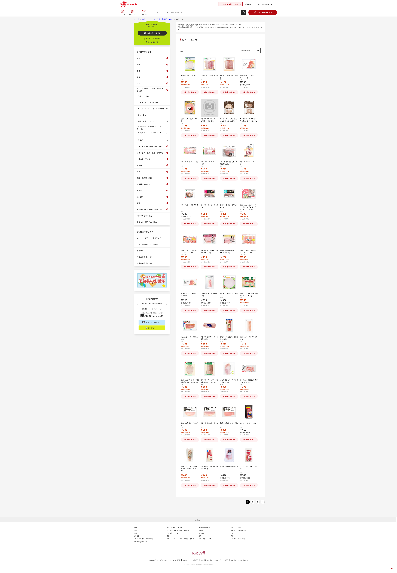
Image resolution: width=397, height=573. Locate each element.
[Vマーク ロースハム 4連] (190, 151)
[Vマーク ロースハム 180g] (229, 282)
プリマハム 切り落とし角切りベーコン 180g (249, 381)
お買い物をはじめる (264, 12)
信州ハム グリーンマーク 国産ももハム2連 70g (249, 294)
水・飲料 (201, 533)
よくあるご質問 (175, 560)
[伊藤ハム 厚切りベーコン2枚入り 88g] (209, 326)
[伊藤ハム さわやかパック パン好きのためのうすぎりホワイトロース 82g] (249, 194)
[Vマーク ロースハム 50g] (190, 64)
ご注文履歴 (248, 4)
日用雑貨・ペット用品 (238, 539)
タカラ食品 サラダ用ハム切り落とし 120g (229, 381)
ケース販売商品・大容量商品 (143, 539)
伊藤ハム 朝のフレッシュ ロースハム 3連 (189, 251)
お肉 (232, 533)
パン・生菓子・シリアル (174, 528)
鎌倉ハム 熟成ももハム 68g (209, 423)
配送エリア (186, 560)
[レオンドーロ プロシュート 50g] (249, 455)
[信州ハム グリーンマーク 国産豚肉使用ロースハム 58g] (190, 369)
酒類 (167, 536)
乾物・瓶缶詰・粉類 (205, 539)
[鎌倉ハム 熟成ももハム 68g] (209, 412)
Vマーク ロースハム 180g (229, 293)
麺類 (232, 536)
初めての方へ (152, 328)
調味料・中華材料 (204, 528)
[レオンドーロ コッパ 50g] (249, 412)
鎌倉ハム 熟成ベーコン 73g (229, 423)
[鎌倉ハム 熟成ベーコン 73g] (229, 412)
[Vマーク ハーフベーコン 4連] (209, 151)
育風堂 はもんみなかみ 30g (229, 466)
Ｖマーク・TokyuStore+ (238, 530)
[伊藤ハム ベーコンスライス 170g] (249, 326)
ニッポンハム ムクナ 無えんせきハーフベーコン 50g (248, 120)
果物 (135, 530)
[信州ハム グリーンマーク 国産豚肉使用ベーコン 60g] (209, 369)
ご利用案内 (163, 560)
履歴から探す (133, 14)
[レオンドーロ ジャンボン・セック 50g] (209, 455)
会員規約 (195, 560)
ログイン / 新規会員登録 (265, 4)
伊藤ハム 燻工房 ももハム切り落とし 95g (228, 251)
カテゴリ (122, 14)
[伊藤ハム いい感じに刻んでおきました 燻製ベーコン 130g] (190, 455)
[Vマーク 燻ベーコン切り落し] (190, 194)
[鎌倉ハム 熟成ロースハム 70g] (190, 412)
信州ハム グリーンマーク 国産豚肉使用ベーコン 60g (209, 381)
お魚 (135, 533)
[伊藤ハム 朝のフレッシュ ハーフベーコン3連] (249, 239)
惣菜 (199, 536)
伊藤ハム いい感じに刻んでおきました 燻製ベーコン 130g (189, 468)
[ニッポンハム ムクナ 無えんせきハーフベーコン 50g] (249, 107)
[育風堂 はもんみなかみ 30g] (229, 455)
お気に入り (144, 14)
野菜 (135, 528)
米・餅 (136, 536)
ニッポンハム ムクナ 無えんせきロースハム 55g (228, 120)
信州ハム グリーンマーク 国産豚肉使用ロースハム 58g (190, 381)
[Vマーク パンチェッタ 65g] (249, 151)
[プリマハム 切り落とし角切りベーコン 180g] (249, 369)
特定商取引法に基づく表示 (239, 560)
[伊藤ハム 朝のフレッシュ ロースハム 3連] (190, 239)
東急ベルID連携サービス (230, 4)
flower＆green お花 (140, 541)
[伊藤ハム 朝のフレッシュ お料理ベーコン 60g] (209, 107)
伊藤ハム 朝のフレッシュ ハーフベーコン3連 (248, 251)
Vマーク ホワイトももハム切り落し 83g (228, 163)
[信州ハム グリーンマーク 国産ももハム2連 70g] (249, 282)
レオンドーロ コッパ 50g (248, 423)
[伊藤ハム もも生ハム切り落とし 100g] (229, 326)
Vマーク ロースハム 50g (188, 75)
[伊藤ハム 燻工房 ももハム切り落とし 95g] (229, 239)
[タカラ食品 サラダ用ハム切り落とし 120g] (229, 369)
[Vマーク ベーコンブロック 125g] (209, 282)
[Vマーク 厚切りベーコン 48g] (209, 64)
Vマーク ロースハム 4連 (189, 162)
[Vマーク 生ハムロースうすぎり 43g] (249, 64)
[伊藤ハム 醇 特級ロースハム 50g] (190, 107)
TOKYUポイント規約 (221, 560)
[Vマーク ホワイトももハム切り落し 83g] (229, 151)
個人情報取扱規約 (206, 560)
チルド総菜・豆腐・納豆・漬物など (178, 530)
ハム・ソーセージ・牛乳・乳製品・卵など (180, 539)
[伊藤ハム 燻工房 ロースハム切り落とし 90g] (209, 239)
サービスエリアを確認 (153, 39)
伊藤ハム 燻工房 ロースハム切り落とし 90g (209, 251)
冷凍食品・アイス (172, 533)
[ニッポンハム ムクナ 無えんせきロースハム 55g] (229, 107)
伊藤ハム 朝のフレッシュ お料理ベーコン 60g (209, 120)
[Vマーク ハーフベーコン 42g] (229, 64)
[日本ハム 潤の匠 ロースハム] (209, 194)
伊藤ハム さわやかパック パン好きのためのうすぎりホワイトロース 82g (248, 207)
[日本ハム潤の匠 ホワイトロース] (229, 194)
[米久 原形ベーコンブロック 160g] (190, 326)
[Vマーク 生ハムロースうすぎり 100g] (190, 282)
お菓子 (200, 530)
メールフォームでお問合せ (153, 322)
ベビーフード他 (236, 528)
